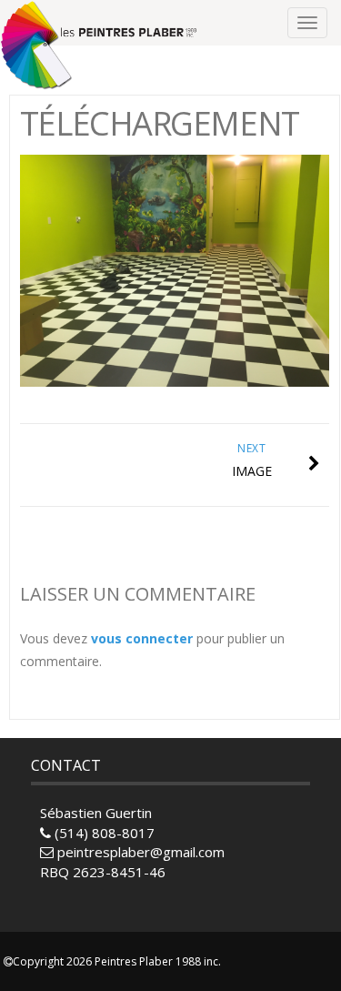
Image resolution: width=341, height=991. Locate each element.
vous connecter (142, 638)
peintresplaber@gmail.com (141, 852)
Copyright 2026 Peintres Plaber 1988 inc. (117, 961)
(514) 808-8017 (103, 833)
